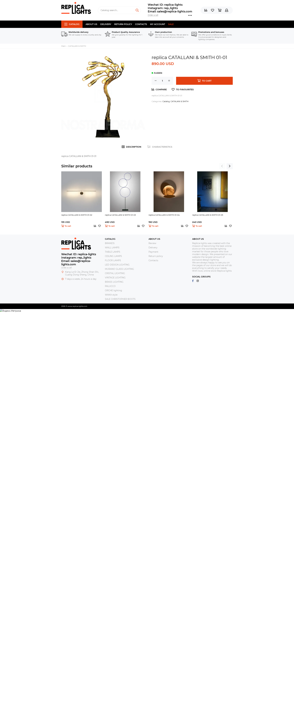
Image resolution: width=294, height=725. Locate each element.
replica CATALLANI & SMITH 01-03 (120, 215)
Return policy (123, 24)
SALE (171, 24)
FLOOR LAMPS (113, 260)
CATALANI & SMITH (179, 101)
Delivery (105, 24)
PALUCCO (110, 286)
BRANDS (110, 243)
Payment (153, 251)
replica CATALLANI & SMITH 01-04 (164, 215)
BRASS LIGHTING (114, 281)
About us (91, 24)
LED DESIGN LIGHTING (117, 264)
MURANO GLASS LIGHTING (119, 269)
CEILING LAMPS (113, 256)
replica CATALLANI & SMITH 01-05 (207, 215)
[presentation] (222, 166)
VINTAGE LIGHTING (115, 277)
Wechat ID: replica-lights (165, 4)
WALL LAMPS (112, 247)
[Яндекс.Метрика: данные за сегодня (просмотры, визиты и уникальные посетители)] (10, 311)
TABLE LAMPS (112, 251)
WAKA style (111, 294)
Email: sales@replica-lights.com (170, 11)
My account (157, 24)
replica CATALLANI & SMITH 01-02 (76, 215)
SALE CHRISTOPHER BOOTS (120, 299)
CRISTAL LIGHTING (115, 273)
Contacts (141, 24)
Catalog (74, 24)
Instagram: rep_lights (163, 8)
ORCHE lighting (113, 290)
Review (152, 243)
